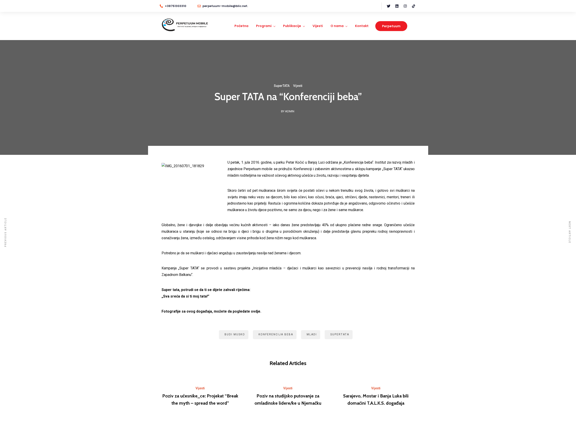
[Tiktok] (413, 6)
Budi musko (235, 334)
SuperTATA (282, 86)
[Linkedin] (396, 6)
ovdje (255, 311)
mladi (312, 334)
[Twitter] (388, 6)
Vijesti (318, 26)
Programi (264, 26)
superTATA (339, 334)
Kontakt (362, 26)
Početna (241, 26)
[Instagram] (405, 6)
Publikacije (292, 26)
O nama (337, 26)
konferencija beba (276, 334)
